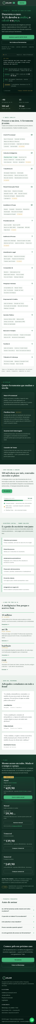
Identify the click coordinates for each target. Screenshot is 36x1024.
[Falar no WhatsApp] (32, 1020)
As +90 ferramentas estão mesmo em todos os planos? (16, 910)
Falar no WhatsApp (18, 965)
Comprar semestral (18, 871)
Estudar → (5, 669)
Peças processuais (7, 997)
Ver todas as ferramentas (18, 42)
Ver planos (7, 491)
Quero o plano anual (18, 797)
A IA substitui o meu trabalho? (11, 921)
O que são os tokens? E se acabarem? (14, 916)
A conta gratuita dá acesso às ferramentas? (16, 933)
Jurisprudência (6, 995)
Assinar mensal (18, 822)
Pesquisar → (5, 624)
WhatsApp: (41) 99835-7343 (10, 1007)
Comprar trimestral (18, 848)
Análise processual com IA (9, 992)
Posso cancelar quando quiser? (12, 927)
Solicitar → (5, 640)
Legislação (5, 1000)
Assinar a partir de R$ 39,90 (18, 37)
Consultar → (5, 655)
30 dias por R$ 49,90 (17, 826)
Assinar (22, 3)
